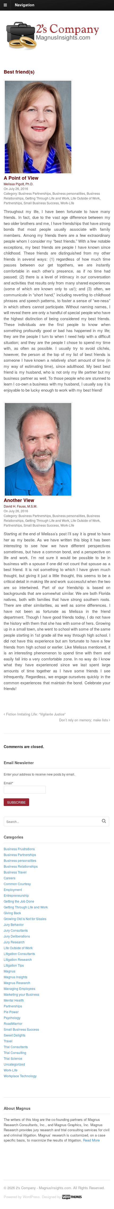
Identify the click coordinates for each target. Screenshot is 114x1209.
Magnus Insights (15, 977)
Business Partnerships (35, 193)
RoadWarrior (13, 1023)
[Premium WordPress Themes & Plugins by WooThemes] (72, 1196)
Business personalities (68, 193)
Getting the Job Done (19, 901)
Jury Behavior (14, 924)
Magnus (9, 971)
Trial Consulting (15, 1052)
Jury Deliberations (17, 936)
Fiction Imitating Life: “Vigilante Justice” (35, 714)
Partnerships (13, 203)
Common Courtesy (17, 883)
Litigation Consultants (19, 953)
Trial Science (13, 1058)
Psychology (12, 1017)
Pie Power (11, 1011)
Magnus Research (17, 982)
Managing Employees (19, 988)
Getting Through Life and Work (47, 198)
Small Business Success (41, 203)
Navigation (24, 4)
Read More (91, 1140)
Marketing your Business (21, 994)
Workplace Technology (20, 1076)
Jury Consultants (16, 930)
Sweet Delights (14, 1035)
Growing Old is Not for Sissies (25, 918)
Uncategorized (14, 1064)
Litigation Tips (14, 965)
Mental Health (14, 1000)
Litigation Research (18, 959)
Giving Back (12, 913)
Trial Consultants (16, 1046)
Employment (13, 889)
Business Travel (15, 872)
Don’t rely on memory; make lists (84, 720)
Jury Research (14, 942)
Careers (9, 878)
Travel (8, 1041)
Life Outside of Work (85, 198)
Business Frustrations (19, 848)
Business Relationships (21, 866)
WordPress (31, 1196)
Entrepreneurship (16, 895)
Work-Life (67, 203)
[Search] (104, 821)
